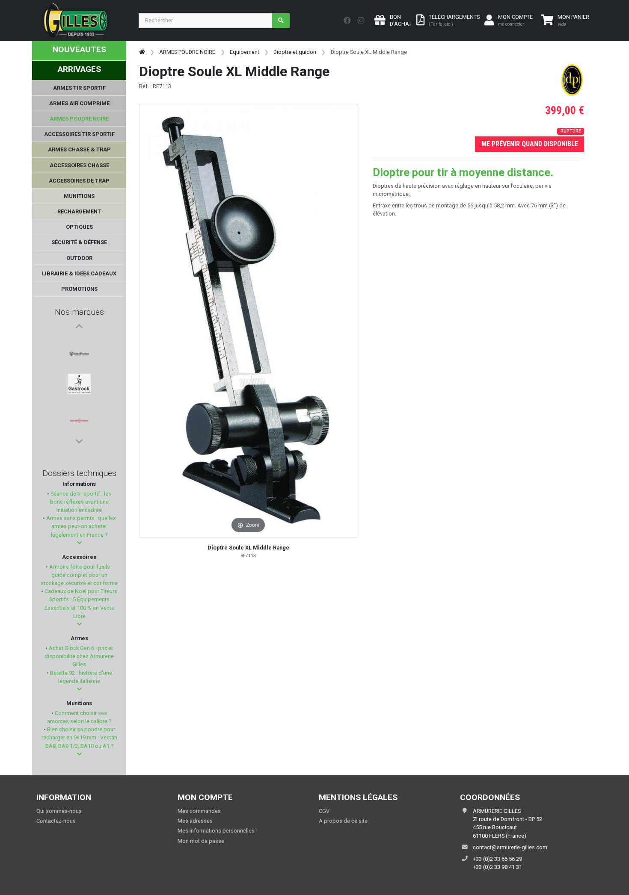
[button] (79, 543)
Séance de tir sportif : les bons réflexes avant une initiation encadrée (80, 501)
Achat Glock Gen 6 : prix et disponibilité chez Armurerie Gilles (79, 656)
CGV (324, 811)
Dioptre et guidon (294, 52)
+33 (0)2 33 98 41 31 (497, 867)
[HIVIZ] (79, 424)
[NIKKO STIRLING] (79, 342)
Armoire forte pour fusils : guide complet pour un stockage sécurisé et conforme (79, 575)
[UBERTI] (79, 404)
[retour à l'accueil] (142, 52)
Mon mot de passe (201, 841)
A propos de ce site (343, 821)
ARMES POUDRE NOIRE (187, 52)
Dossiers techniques (79, 473)
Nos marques (79, 312)
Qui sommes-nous (59, 811)
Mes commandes (199, 811)
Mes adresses (195, 821)
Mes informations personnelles (216, 830)
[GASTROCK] (79, 363)
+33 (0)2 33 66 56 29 (497, 859)
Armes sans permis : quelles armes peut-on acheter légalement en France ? (80, 526)
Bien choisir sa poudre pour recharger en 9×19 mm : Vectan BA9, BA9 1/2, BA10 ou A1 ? (79, 737)
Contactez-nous (56, 821)
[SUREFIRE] (79, 383)
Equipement (244, 52)
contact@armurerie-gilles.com (510, 847)
